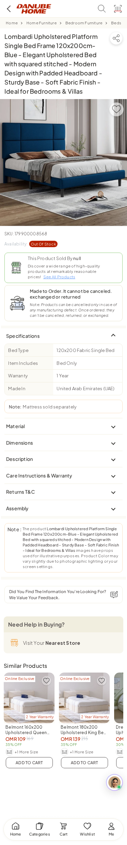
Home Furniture (41, 23)
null (77, 258)
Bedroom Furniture (83, 23)
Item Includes (23, 363)
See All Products (59, 277)
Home (12, 23)
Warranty (18, 375)
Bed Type (18, 350)
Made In (16, 388)
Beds (116, 23)
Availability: (30, 244)
